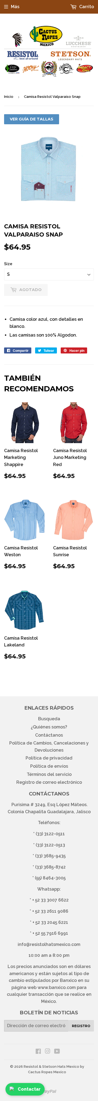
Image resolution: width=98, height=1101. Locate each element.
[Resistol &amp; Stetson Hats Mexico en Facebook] (38, 1051)
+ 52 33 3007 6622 (50, 900)
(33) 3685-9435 (50, 855)
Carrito (86, 6)
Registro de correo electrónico (49, 782)
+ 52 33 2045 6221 (50, 922)
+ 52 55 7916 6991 (50, 933)
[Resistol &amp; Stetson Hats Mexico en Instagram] (47, 1051)
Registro (81, 1026)
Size (8, 264)
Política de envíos (49, 766)
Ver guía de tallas (31, 119)
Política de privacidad (49, 758)
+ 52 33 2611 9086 (50, 911)
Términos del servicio (49, 774)
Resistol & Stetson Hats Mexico (51, 1066)
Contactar (29, 1089)
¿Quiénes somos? (49, 727)
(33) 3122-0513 (50, 845)
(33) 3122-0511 (50, 833)
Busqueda (49, 718)
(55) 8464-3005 (50, 878)
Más (15, 6)
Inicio (8, 97)
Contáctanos (49, 735)
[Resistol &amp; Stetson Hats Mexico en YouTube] (57, 1051)
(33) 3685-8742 (50, 867)
